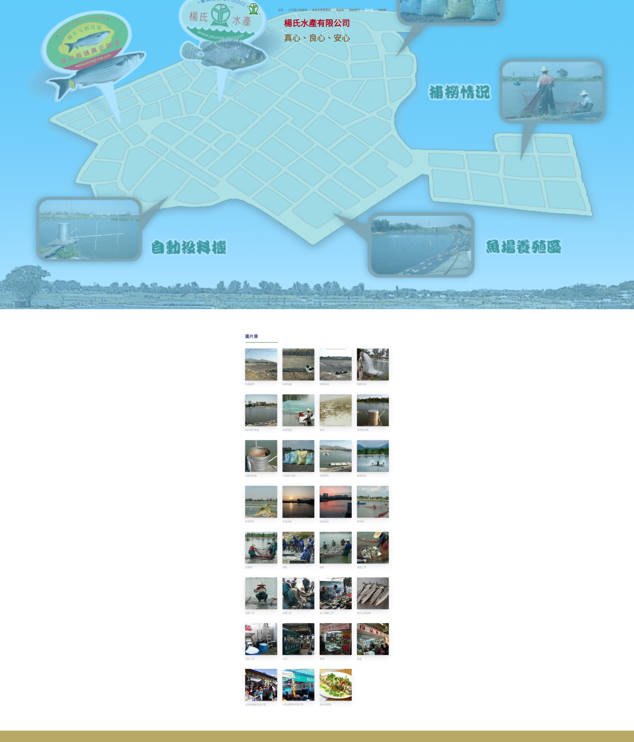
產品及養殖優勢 (321, 10)
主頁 (280, 10)
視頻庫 (382, 10)
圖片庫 (369, 10)
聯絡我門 (354, 10)
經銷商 (340, 10)
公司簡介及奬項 (297, 10)
